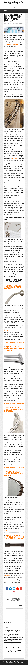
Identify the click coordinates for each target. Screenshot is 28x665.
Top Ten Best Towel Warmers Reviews (12, 634)
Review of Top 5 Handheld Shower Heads (13, 644)
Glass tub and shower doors (11, 44)
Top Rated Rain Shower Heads (11, 637)
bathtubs (14, 158)
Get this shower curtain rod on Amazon (14, 342)
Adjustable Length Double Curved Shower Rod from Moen (14, 348)
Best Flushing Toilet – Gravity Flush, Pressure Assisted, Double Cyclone (12, 631)
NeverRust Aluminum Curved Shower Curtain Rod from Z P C (12, 287)
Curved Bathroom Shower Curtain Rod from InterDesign (14, 409)
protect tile (7, 575)
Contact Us (8, 661)
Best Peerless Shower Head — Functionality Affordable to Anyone (13, 599)
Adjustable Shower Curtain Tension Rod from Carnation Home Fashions (14, 537)
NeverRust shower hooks (10, 330)
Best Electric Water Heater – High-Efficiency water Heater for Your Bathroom (14, 651)
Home (4, 661)
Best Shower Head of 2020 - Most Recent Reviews (14, 3)
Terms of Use (22, 661)
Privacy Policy (16, 661)
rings (20, 330)
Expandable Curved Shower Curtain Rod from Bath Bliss (14, 473)
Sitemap (12, 661)
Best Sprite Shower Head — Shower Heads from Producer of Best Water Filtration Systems (14, 606)
